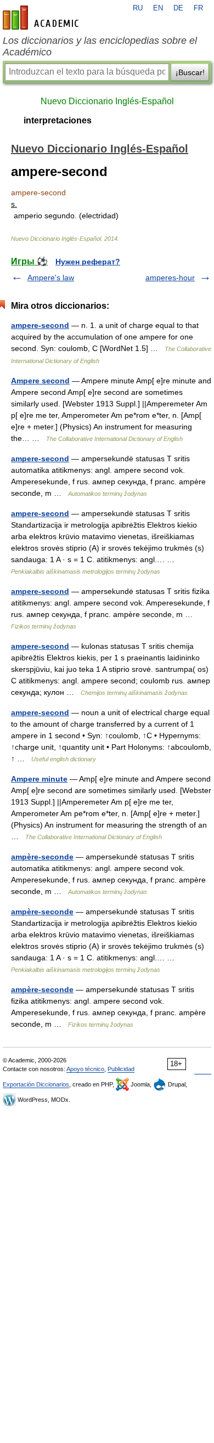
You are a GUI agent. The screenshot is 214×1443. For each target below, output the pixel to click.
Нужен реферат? (87, 261)
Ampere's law (50, 277)
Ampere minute (39, 778)
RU (138, 8)
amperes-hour (170, 277)
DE (178, 8)
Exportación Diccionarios (36, 1084)
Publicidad (121, 1069)
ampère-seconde (42, 856)
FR (198, 8)
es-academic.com (42, 17)
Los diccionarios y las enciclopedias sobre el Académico (100, 46)
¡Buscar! (190, 72)
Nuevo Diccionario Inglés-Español (107, 101)
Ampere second (40, 380)
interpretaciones (58, 120)
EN (158, 8)
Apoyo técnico (85, 1069)
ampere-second (40, 325)
